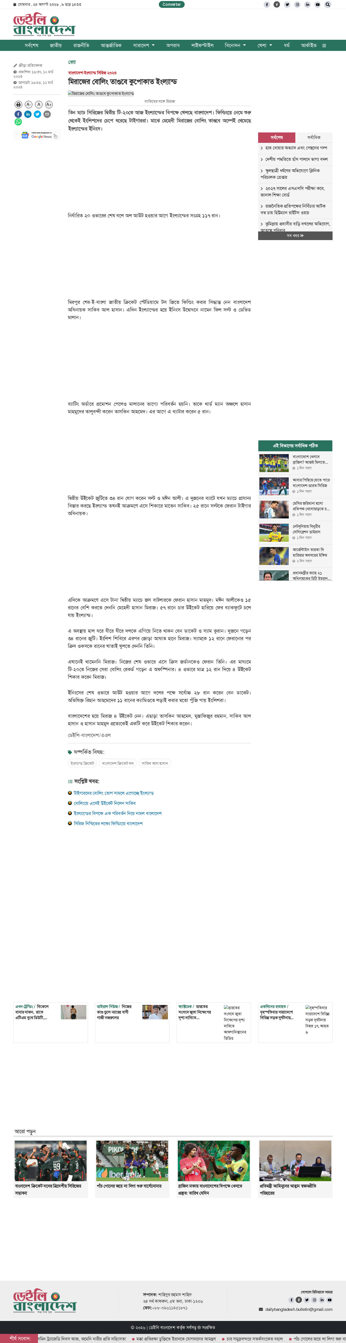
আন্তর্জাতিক (111, 45)
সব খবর (293, 235)
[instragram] (297, 5)
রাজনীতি (81, 45)
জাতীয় (56, 45)
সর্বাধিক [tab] (313, 137)
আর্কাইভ (309, 45)
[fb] (267, 5)
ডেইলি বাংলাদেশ (162, 1327)
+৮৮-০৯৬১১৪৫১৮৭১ (170, 1308)
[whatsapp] (18, 122)
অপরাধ (173, 45)
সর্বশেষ (31, 45)
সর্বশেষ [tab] (276, 137)
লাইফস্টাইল (202, 45)
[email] (47, 114)
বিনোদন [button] (233, 45)
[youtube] (329, 1300)
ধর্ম (287, 45)
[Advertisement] (37, 220)
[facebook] (18, 114)
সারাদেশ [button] (141, 45)
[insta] (314, 1300)
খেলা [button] (263, 45)
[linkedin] (307, 5)
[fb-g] (277, 4)
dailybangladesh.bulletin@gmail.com (299, 1309)
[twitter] (287, 5)
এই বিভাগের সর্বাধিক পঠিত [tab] (295, 446)
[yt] (317, 5)
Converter (172, 4)
